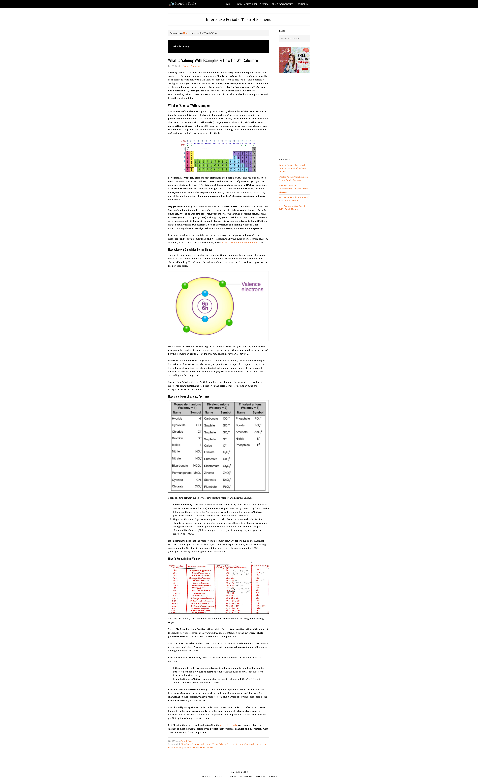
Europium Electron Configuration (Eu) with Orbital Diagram (293, 188)
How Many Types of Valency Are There (199, 744)
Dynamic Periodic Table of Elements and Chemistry (188, 4)
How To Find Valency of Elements (240, 242)
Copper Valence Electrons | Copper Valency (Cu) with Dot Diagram (293, 168)
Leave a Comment (191, 66)
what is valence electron (255, 744)
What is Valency (175, 747)
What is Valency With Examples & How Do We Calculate (213, 60)
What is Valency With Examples (198, 747)
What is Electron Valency (231, 744)
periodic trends (228, 725)
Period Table (186, 741)
